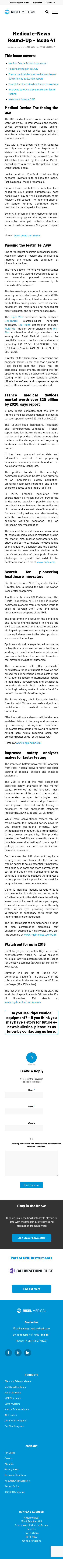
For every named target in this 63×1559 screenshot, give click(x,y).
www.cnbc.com (46, 562)
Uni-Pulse (24, 324)
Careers (8, 1458)
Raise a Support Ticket (19, 2)
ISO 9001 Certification (15, 1492)
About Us (9, 1464)
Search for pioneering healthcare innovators (33, 84)
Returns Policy (12, 1486)
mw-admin (47, 47)
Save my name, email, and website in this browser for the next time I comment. (36, 1145)
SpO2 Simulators (13, 1392)
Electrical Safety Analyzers (18, 1381)
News (31, 47)
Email (31, 1106)
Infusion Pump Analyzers (17, 1409)
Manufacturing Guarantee (17, 1480)
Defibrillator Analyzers (15, 1420)
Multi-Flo (10, 328)
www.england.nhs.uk (28, 742)
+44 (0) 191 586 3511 (39, 1334)
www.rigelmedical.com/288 (40, 934)
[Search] (45, 12)
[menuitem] (19, 2)
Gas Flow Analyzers (14, 1426)
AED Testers (11, 1415)
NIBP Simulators (13, 1398)
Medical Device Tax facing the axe (27, 63)
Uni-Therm (11, 320)
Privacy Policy (12, 1469)
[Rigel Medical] (26, 12)
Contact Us (50, 2)
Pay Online (37, 2)
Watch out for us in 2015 (22, 99)
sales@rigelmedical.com (35, 1328)
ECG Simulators (12, 1404)
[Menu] (53, 12)
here (51, 1031)
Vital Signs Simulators (15, 1387)
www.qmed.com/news (27, 235)
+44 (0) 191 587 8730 (35, 1341)
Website (31, 1123)
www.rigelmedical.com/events (23, 1002)
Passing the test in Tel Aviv (23, 68)
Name (31, 1090)
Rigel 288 (17, 317)
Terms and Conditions (15, 1475)
